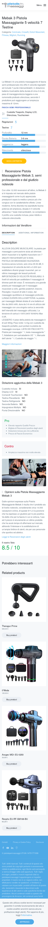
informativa (27, 915)
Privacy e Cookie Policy (22, 842)
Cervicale (16, 31)
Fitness (5, 35)
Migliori (13, 35)
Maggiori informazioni (12, 343)
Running (21, 35)
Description (8, 232)
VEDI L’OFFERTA (14, 161)
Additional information (31, 232)
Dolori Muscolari (37, 31)
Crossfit (25, 31)
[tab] (29, 233)
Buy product (11, 635)
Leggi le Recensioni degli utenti (16, 536)
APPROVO (24, 921)
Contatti (5, 842)
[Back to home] (13, 5)
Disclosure (40, 842)
